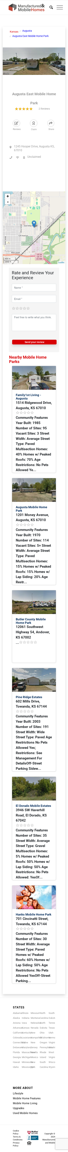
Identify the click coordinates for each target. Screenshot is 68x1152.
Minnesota (27, 1062)
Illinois (25, 1013)
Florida (16, 1052)
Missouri (35, 1013)
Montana (35, 1018)
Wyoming (53, 1067)
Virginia (52, 1042)
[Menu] (58, 7)
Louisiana (27, 1037)
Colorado (17, 1037)
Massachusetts (30, 1052)
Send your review (34, 342)
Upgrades (18, 1108)
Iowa (24, 1022)
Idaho (16, 1067)
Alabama (17, 1013)
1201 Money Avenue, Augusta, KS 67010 (32, 517)
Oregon (43, 1042)
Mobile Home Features (27, 1098)
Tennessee (54, 1022)
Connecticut (19, 1042)
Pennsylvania (46, 1047)
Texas (52, 1027)
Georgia (17, 1057)
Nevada (34, 1027)
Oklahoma (45, 1037)
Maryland (26, 1047)
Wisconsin (54, 1062)
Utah (51, 1032)
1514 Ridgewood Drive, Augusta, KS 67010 (34, 405)
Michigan (26, 1057)
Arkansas (18, 1027)
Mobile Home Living (25, 1103)
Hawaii (16, 1062)
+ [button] (8, 196)
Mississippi (28, 1067)
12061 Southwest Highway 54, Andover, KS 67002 (33, 632)
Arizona (16, 1022)
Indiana (25, 1018)
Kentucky (26, 1032)
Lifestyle (18, 1093)
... (17, 643)
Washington (55, 1047)
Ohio (42, 1032)
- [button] (8, 201)
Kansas (26, 1027)
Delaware (18, 1047)
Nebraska (36, 1022)
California (18, 1032)
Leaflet (61, 262)
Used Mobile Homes (25, 1113)
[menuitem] (49, 7)
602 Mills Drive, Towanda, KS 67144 (31, 704)
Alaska (16, 1018)
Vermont (53, 1037)
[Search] (49, 7)
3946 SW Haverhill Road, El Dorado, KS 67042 (31, 815)
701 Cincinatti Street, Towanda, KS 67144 (32, 921)
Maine (25, 1042)
